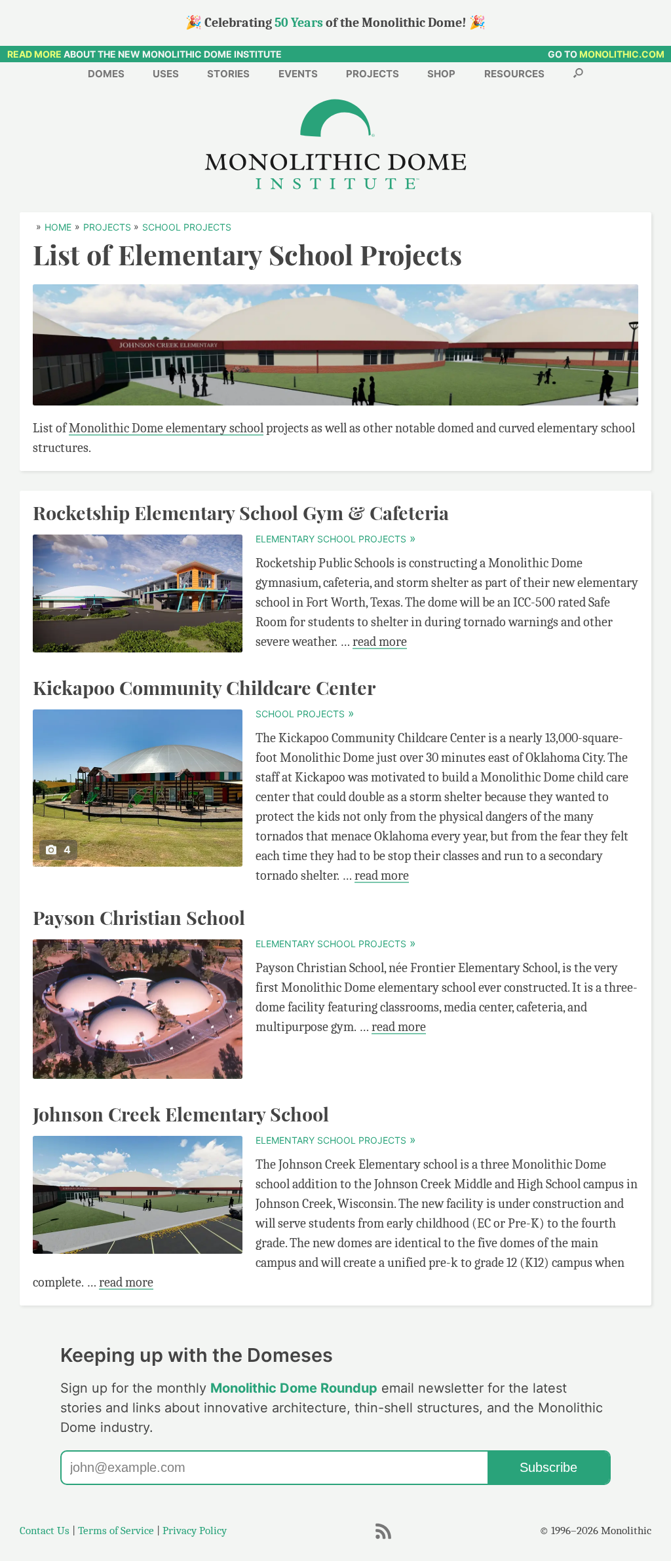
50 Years (299, 22)
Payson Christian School (139, 917)
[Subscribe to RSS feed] (383, 1538)
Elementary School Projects (335, 538)
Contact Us (44, 1530)
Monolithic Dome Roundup (293, 1388)
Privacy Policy (195, 1530)
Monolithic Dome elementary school (166, 428)
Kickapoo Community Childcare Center (204, 687)
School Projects (304, 713)
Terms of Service (116, 1530)
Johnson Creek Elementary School (181, 1113)
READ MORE (34, 54)
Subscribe (548, 1467)
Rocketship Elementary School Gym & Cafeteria (241, 512)
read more (380, 641)
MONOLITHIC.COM (621, 54)
